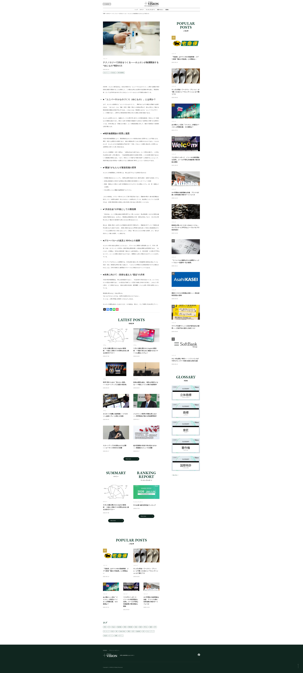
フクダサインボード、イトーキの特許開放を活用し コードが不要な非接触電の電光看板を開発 (130, 601)
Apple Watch (122, 631)
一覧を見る (174, 475)
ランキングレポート (150, 9)
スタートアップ (150, 631)
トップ (136, 9)
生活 (113, 631)
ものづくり (106, 72)
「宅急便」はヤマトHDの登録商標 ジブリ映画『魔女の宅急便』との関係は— (115, 571)
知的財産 (138, 631)
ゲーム (121, 635)
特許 (105, 627)
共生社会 (114, 72)
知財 (136, 627)
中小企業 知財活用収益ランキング (144, 505)
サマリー (142, 9)
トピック (105, 58)
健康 (151, 627)
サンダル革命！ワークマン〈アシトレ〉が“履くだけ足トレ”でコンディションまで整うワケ (145, 571)
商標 (125, 627)
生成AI (105, 635)
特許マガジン (160, 9)
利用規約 (105, 650)
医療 (141, 627)
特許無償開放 (121, 72)
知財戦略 (119, 627)
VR (155, 627)
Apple (113, 627)
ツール (111, 635)
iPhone (145, 627)
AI (109, 627)
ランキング (106, 631)
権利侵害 (130, 627)
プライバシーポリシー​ (114, 650)
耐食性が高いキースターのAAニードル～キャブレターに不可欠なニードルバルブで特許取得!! (185, 227)
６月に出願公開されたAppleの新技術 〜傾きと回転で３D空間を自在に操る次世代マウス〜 (116, 507)
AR (133, 631)
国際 (116, 635)
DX (143, 631)
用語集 (166, 9)
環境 (129, 631)
